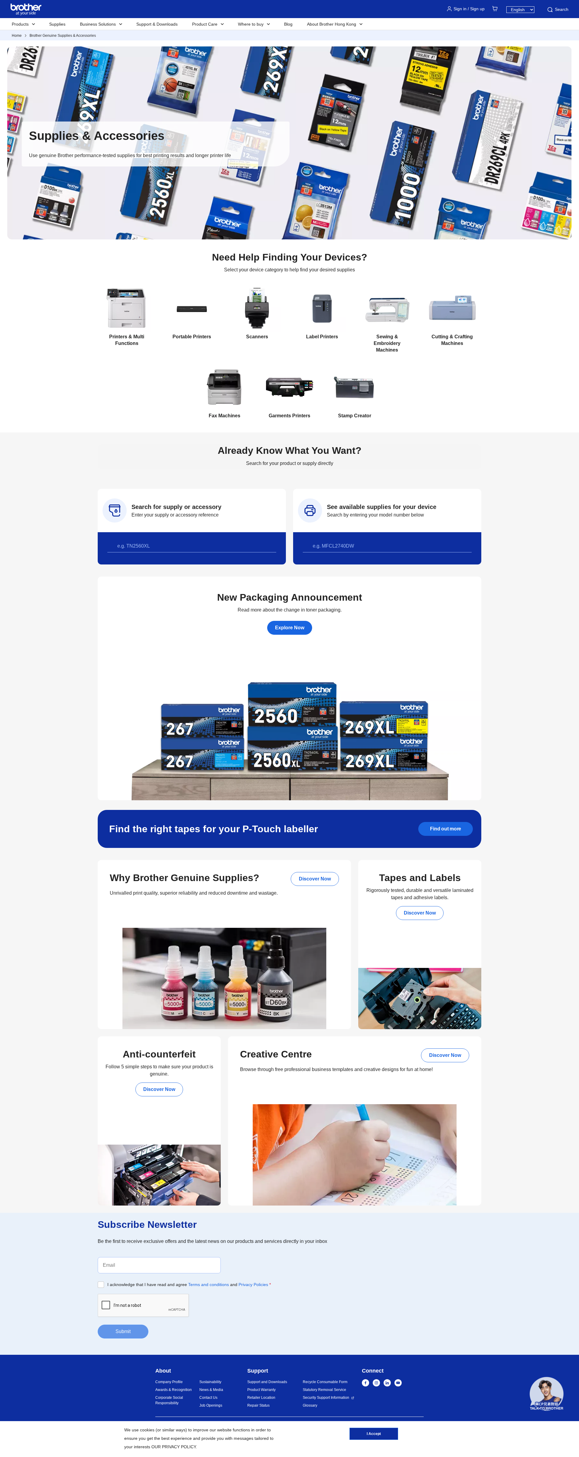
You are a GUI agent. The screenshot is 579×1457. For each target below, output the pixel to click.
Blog (288, 24)
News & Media (211, 1390)
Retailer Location (261, 1397)
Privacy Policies (253, 1284)
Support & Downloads (157, 24)
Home (17, 35)
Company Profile (169, 1382)
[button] (546, 1394)
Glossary (310, 1405)
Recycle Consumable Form (325, 1382)
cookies (147, 1429)
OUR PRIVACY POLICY (173, 1446)
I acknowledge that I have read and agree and (189, 1284)
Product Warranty (261, 1390)
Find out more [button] (445, 828)
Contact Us (208, 1397)
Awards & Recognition (173, 1390)
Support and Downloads (267, 1382)
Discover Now (315, 878)
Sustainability (210, 1382)
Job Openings (210, 1405)
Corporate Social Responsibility (169, 1400)
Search (561, 9)
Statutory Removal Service (324, 1390)
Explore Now (289, 627)
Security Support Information (326, 1397)
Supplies (57, 24)
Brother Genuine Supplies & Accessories (63, 35)
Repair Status (258, 1405)
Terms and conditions (208, 1284)
